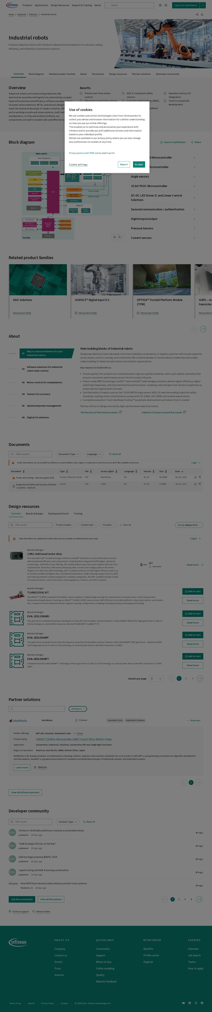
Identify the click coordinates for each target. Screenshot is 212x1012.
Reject (124, 164)
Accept (139, 164)
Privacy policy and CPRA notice (85, 153)
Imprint (110, 153)
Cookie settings (78, 164)
